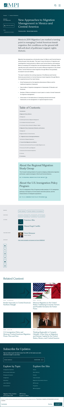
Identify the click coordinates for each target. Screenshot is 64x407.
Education (5, 380)
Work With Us (36, 372)
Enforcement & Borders (9, 372)
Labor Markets (6, 383)
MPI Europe (35, 383)
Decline (50, 404)
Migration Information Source (40, 380)
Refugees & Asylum (8, 375)
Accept (58, 404)
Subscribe (37, 359)
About (34, 369)
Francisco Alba (22, 31)
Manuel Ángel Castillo (32, 31)
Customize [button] (4, 404)
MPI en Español (36, 388)
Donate (34, 375)
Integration (6, 377)
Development (6, 385)
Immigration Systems (8, 369)
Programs (35, 385)
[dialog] (32, 402)
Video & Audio (36, 377)
